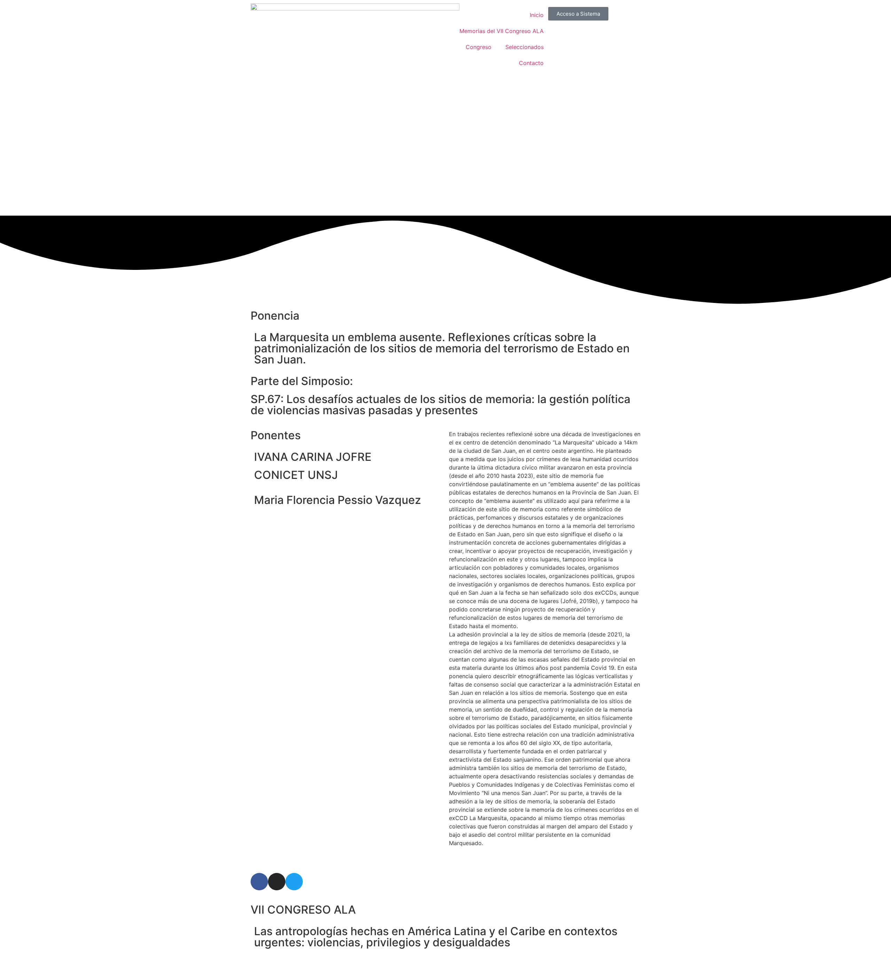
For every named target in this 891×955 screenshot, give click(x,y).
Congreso (478, 46)
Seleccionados (524, 46)
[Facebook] (259, 881)
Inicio (537, 14)
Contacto (531, 62)
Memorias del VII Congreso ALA (501, 30)
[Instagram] (276, 881)
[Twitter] (294, 881)
